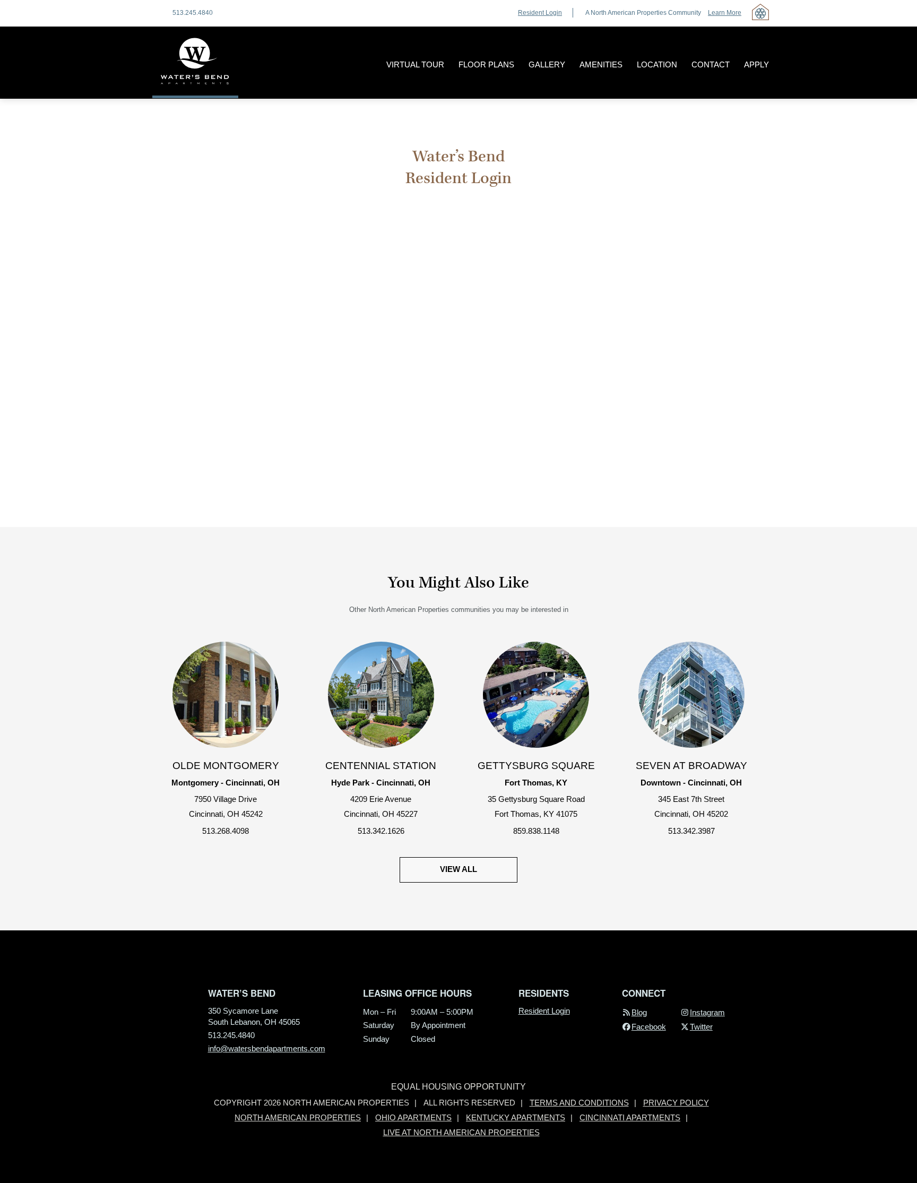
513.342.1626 (381, 831)
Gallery (547, 65)
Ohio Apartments (413, 1117)
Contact (710, 65)
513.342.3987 (691, 831)
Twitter (701, 1027)
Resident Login (540, 12)
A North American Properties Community (663, 12)
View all (458, 869)
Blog (639, 1012)
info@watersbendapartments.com (266, 1048)
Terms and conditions (579, 1103)
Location (657, 65)
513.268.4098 (225, 831)
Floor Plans (486, 65)
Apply (756, 65)
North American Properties (298, 1117)
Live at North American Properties (461, 1132)
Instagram (707, 1012)
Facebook (648, 1027)
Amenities (600, 65)
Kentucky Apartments (515, 1117)
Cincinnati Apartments (629, 1117)
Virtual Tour (415, 65)
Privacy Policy (676, 1103)
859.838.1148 (536, 831)
